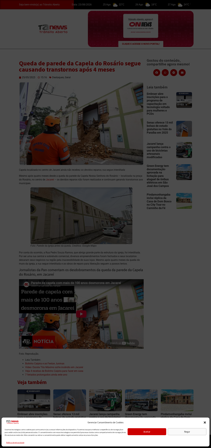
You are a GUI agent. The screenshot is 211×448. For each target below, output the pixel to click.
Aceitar (146, 431)
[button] (204, 422)
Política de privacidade (15, 442)
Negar (187, 431)
